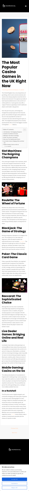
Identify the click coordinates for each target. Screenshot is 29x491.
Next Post (14, 432)
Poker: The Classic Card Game (10, 137)
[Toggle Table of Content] (24, 129)
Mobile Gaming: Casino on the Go (11, 144)
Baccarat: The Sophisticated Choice (12, 139)
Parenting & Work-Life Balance (10, 90)
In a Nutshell (8, 146)
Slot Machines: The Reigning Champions (13, 132)
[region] (14, 477)
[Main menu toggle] (25, 6)
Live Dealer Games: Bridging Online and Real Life (14, 141)
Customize (14, 483)
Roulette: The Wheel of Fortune (11, 133)
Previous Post (14, 428)
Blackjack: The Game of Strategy (11, 135)
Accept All (14, 479)
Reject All (14, 487)
